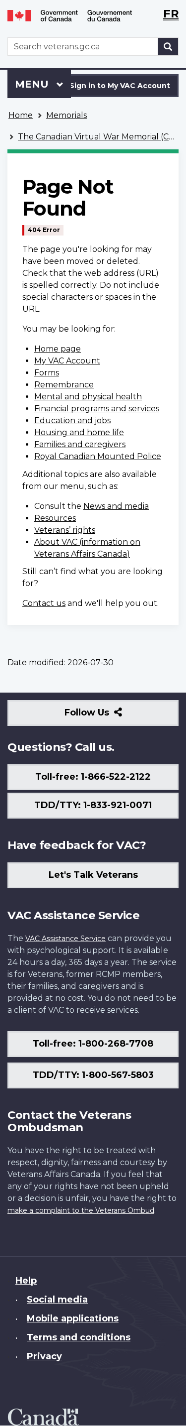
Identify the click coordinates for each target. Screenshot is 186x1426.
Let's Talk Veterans (93, 874)
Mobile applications (73, 1318)
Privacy (44, 1356)
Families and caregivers (79, 444)
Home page (57, 349)
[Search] (168, 46)
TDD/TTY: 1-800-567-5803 (93, 1075)
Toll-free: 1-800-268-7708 (93, 1043)
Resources (55, 518)
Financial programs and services (96, 408)
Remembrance (64, 384)
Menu (33, 84)
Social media (57, 1299)
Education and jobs (72, 420)
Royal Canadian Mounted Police (97, 456)
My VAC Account (67, 360)
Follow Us (108, 716)
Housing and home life (79, 432)
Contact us (43, 603)
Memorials (66, 115)
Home (20, 115)
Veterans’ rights (64, 530)
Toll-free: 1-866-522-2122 (93, 776)
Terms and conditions (78, 1337)
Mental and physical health (88, 396)
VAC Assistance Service (65, 938)
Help (26, 1280)
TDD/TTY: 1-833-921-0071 (93, 805)
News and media (116, 506)
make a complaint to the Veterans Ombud (80, 1210)
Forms (46, 372)
